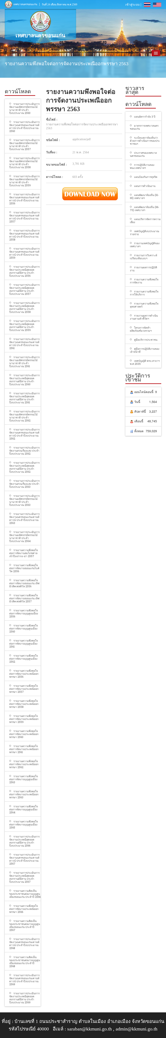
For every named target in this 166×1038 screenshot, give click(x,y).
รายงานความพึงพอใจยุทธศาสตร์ (144, 305)
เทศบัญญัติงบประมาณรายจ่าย (144, 232)
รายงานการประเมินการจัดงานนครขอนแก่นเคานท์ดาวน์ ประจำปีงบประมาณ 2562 (24, 434)
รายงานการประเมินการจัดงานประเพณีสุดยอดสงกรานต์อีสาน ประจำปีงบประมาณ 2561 (24, 398)
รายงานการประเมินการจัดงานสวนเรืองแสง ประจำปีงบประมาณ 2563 (24, 483)
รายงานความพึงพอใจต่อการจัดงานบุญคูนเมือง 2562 (23, 658)
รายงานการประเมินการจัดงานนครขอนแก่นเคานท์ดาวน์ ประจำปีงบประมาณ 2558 (24, 235)
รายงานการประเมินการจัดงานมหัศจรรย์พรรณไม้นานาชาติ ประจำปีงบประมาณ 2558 (24, 162)
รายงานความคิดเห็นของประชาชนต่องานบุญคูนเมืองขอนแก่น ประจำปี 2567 (24, 925)
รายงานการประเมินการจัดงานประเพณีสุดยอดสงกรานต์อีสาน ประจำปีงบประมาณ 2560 (24, 379)
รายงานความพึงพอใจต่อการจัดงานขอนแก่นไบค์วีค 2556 (24, 568)
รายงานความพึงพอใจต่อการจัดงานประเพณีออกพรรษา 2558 (23, 704)
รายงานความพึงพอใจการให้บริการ (144, 293)
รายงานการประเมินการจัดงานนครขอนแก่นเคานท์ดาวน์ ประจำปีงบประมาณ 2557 (24, 217)
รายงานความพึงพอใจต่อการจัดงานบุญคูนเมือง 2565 (23, 824)
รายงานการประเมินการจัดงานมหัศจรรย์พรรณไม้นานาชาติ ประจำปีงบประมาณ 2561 (24, 361)
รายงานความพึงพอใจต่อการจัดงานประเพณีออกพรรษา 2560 (23, 734)
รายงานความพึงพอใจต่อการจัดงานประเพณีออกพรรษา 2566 (23, 909)
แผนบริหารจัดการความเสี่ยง (145, 220)
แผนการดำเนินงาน (144, 186)
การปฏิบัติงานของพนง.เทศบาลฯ (142, 166)
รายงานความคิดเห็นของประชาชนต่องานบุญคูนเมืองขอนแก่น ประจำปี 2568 (24, 961)
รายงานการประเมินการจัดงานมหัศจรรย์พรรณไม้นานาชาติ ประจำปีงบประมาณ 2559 (24, 180)
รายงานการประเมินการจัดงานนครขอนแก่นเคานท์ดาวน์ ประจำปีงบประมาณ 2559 (24, 253)
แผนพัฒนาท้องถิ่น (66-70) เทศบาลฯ (144, 208)
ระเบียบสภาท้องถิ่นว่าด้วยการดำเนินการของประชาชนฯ (145, 140)
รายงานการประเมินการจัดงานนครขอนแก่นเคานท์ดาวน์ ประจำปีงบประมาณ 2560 (24, 126)
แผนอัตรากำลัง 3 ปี (144, 116)
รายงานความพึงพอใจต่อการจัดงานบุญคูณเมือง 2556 (23, 613)
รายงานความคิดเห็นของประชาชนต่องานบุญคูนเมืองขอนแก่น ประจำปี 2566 (25, 893)
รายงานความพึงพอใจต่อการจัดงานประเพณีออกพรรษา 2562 (23, 764)
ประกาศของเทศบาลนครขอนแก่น (143, 154)
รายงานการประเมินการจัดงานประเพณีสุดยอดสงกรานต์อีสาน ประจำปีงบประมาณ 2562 (24, 467)
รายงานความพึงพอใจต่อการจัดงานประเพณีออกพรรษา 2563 (23, 794)
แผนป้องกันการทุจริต (145, 177)
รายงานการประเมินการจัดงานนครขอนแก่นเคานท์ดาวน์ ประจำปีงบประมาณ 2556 (24, 199)
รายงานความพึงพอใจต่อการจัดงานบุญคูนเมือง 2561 (23, 643)
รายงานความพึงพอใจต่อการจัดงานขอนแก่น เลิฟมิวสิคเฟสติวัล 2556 (24, 583)
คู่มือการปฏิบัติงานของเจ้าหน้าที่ (144, 350)
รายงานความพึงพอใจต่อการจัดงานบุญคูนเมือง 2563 (23, 779)
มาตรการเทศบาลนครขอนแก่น (144, 127)
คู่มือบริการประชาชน (145, 339)
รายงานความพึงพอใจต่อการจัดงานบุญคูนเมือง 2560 (23, 628)
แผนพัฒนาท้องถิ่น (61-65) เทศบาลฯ (144, 196)
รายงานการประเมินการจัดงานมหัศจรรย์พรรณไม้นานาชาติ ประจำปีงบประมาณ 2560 (24, 108)
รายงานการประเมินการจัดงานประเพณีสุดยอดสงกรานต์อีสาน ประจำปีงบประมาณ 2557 (24, 289)
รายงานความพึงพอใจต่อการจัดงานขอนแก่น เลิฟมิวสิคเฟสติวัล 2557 (24, 598)
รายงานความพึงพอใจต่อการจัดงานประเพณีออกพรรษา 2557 (23, 688)
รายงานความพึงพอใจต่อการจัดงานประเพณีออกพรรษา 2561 (23, 749)
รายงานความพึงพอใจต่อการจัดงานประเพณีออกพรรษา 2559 (23, 719)
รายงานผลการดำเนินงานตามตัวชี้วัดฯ (144, 317)
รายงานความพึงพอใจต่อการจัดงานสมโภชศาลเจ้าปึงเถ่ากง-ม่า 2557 (23, 553)
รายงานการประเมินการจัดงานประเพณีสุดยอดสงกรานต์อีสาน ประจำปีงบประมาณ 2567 (24, 877)
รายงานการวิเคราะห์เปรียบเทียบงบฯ (143, 256)
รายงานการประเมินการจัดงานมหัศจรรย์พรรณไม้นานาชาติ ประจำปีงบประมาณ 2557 (24, 144)
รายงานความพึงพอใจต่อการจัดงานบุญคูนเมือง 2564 (23, 809)
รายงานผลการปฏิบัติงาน (143, 269)
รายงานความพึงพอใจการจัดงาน (144, 281)
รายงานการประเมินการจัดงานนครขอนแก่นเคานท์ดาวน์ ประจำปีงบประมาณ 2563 (24, 518)
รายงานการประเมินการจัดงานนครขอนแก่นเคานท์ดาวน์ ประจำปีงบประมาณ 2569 (24, 979)
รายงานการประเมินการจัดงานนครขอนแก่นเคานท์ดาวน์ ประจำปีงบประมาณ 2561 (24, 343)
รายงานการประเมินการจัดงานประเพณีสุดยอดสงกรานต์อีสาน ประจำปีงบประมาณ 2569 (24, 997)
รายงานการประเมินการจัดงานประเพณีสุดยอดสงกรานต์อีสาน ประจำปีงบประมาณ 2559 (24, 325)
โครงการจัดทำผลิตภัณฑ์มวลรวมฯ (141, 329)
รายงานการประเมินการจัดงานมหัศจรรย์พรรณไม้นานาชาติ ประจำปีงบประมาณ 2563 (24, 500)
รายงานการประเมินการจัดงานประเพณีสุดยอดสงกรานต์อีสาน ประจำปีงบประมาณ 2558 (24, 307)
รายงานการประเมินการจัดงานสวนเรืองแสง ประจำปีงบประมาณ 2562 (24, 450)
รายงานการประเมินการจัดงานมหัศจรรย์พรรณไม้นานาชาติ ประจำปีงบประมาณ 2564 (24, 536)
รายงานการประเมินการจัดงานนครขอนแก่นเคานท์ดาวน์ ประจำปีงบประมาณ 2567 (24, 859)
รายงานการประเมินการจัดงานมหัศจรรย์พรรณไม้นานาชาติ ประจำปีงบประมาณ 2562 (24, 416)
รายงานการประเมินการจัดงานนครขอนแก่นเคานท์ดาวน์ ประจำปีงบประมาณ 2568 (24, 943)
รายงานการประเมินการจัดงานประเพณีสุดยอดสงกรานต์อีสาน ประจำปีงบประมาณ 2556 (24, 271)
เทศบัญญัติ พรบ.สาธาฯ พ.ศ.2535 (145, 362)
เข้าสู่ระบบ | (133, 4)
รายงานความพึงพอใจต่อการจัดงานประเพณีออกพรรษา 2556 (23, 673)
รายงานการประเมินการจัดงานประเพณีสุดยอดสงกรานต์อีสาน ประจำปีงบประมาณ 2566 (24, 841)
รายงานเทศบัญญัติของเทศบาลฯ (145, 244)
